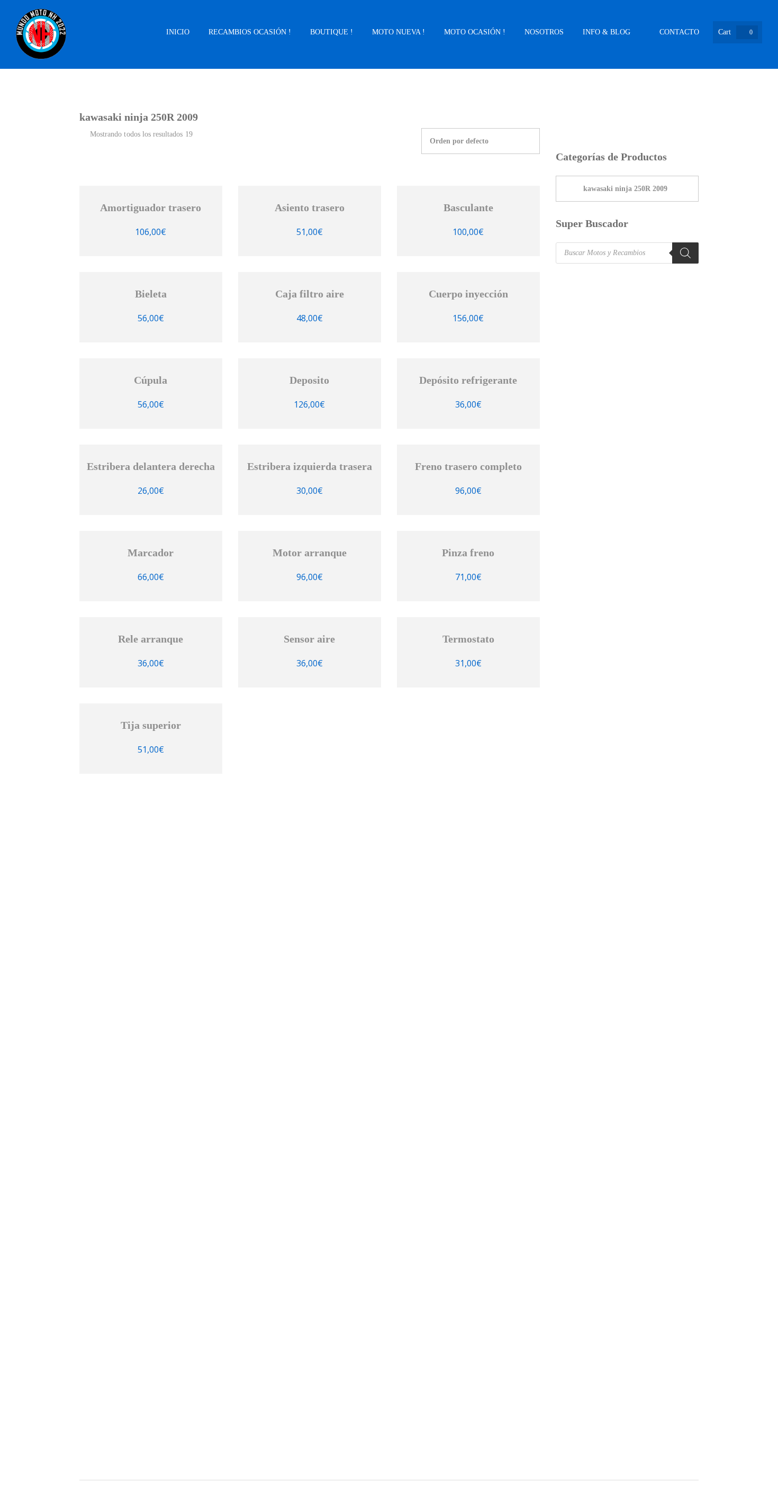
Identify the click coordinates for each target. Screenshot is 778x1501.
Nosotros (544, 32)
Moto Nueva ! (398, 32)
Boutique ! (331, 32)
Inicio (177, 32)
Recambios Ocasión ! (250, 32)
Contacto (679, 32)
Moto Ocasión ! (474, 32)
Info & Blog (606, 32)
